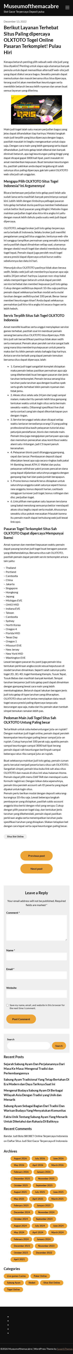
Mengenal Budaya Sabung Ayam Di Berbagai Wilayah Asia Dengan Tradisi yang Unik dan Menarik (33, 1094)
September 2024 (44, 1219)
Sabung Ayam (13, 1282)
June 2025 (58, 1192)
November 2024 (46, 1212)
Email (10, 969)
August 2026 (20, 1158)
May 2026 (19, 1165)
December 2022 (44, 1252)
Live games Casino (16, 1276)
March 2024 (57, 1232)
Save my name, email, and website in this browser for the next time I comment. (37, 1007)
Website (11, 987)
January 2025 (44, 1205)
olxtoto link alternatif (23, 1328)
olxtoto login (18, 1320)
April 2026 (37, 1165)
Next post (36, 868)
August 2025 (20, 1192)
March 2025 (57, 1198)
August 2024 (20, 1225)
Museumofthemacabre (31, 6)
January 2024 (44, 1239)
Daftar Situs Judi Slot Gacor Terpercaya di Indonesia (37, 1140)
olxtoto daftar (19, 1324)
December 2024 (22, 1212)
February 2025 (21, 1205)
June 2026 (58, 1158)
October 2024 (21, 1219)
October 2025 (21, 1185)
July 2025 (40, 1192)
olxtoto (15, 1316)
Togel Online (13, 1289)
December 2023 (22, 1245)
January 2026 (44, 1172)
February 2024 (21, 1239)
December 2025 (22, 1178)
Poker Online (40, 1276)
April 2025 (37, 1198)
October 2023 (21, 1252)
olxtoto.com (18, 1332)
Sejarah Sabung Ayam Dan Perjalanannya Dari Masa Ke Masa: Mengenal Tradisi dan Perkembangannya (34, 1068)
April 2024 (37, 1232)
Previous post (36, 855)
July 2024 (40, 1225)
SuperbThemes (65, 1348)
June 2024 (58, 1225)
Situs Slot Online (15, 836)
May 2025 (19, 1198)
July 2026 (40, 1158)
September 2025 (44, 1185)
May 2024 (19, 1232)
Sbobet (32, 1282)
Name (10, 950)
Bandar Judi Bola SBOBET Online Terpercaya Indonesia (36, 1136)
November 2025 (46, 1178)
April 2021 (19, 1259)
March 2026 (57, 1165)
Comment (13, 912)
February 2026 (21, 1172)
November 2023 (46, 1245)
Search (10, 1039)
